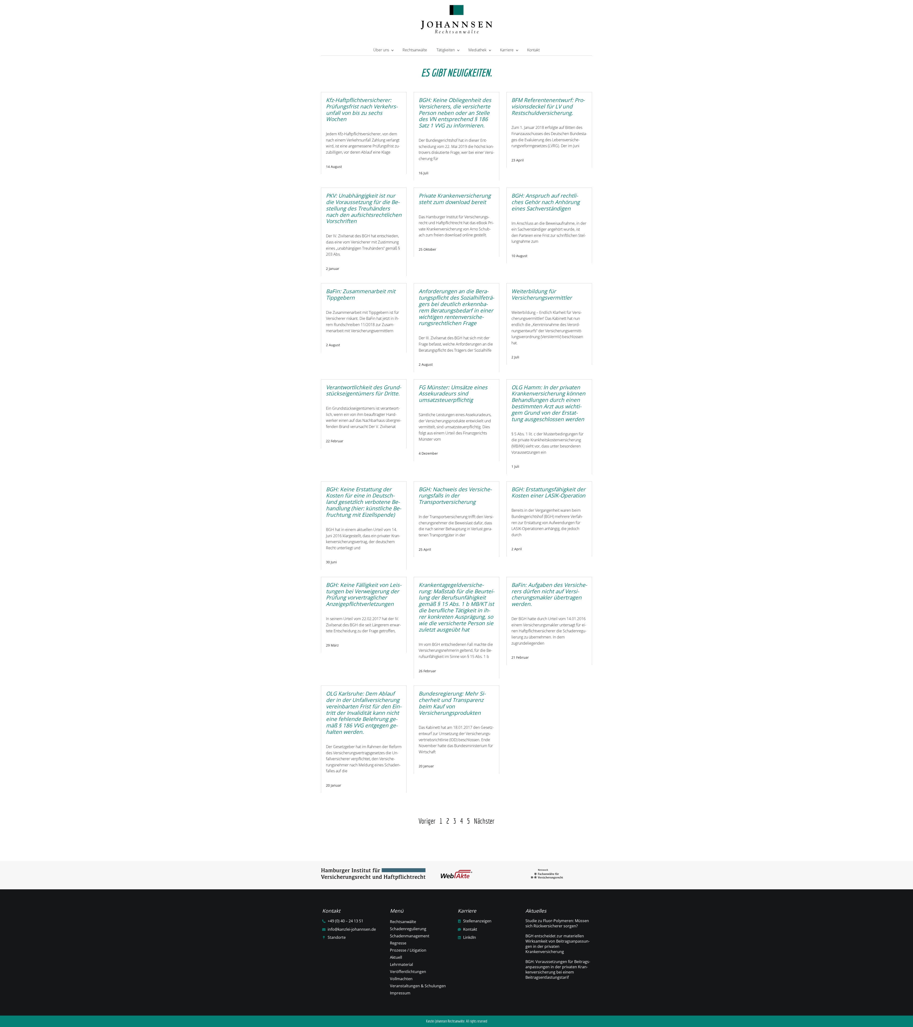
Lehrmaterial (401, 964)
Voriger (427, 821)
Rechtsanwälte (415, 50)
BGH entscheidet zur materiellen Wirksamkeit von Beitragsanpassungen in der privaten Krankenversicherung (557, 943)
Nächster (484, 821)
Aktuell (396, 957)
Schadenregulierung (408, 928)
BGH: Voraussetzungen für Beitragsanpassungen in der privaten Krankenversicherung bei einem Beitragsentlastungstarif (557, 969)
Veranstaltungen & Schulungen (418, 985)
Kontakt (533, 50)
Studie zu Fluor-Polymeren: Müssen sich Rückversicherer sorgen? (557, 923)
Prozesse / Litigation (408, 950)
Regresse (398, 943)
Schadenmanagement (409, 936)
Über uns (381, 50)
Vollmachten (401, 978)
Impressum (400, 993)
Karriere (507, 50)
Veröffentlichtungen (408, 971)
